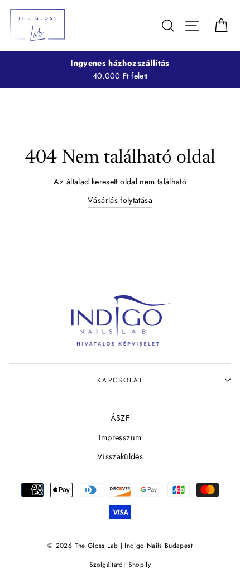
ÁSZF (120, 418)
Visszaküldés (120, 456)
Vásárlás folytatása (120, 200)
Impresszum (120, 437)
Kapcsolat (120, 380)
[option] (120, 69)
